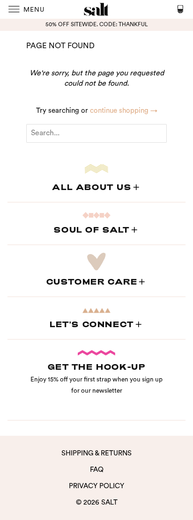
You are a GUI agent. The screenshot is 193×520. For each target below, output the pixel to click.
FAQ (97, 469)
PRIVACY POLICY (96, 486)
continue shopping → (123, 110)
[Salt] (96, 9)
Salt (109, 502)
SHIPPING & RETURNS (96, 453)
